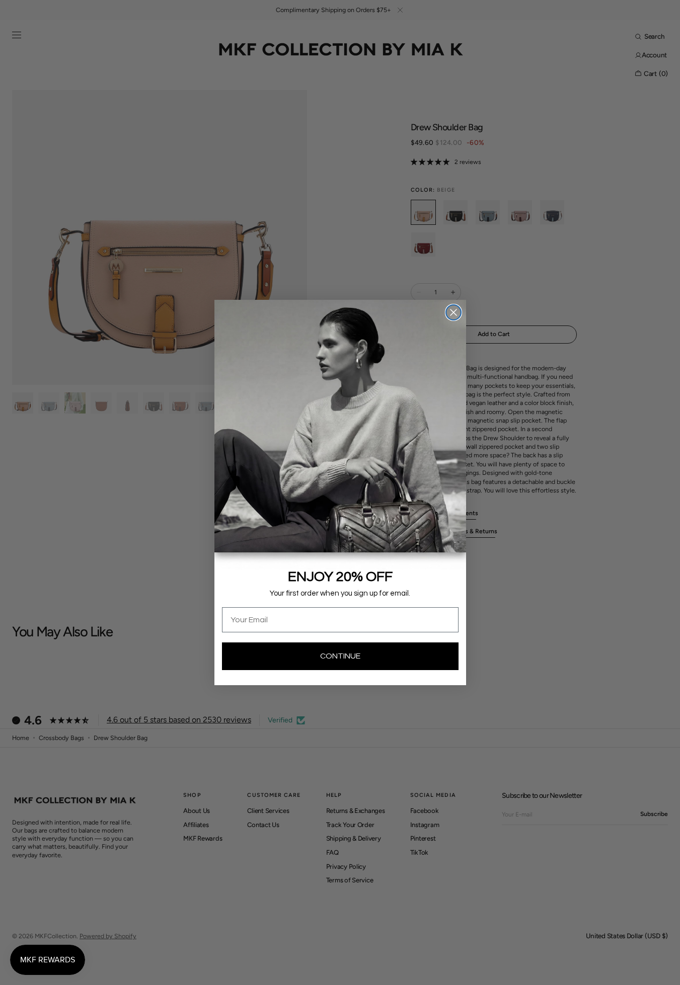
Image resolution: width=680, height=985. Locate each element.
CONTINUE (340, 656)
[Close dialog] (453, 312)
